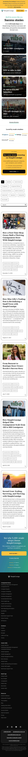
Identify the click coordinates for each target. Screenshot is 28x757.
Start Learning (17, 7)
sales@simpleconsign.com (19, 731)
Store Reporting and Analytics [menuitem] (7, 608)
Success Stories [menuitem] (4, 710)
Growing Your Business (6, 190)
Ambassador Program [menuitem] (6, 698)
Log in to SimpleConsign (14, 740)
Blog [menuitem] (2, 703)
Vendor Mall (4, 195)
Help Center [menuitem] (3, 717)
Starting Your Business (7, 455)
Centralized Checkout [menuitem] (6, 649)
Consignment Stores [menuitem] (6, 582)
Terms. (24, 744)
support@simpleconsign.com (14, 734)
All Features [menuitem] (3, 620)
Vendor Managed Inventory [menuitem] (7, 656)
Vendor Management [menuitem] (5, 654)
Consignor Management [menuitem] (6, 594)
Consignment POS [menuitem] (5, 586)
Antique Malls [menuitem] (4, 676)
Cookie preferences (14, 745)
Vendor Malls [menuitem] (4, 643)
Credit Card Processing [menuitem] (6, 603)
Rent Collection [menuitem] (4, 659)
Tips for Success (18, 181)
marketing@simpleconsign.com (12, 748)
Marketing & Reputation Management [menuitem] (9, 584)
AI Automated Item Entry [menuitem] (6, 598)
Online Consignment (6, 461)
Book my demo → (14, 553)
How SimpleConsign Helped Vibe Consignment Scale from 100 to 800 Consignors (14, 423)
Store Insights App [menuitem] (5, 601)
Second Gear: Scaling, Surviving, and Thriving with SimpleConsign (14, 493)
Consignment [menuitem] (4, 681)
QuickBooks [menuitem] (3, 611)
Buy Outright (4, 199)
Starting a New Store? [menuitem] (6, 705)
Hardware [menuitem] (3, 625)
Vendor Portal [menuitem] (4, 661)
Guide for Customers (19, 190)
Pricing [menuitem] (2, 715)
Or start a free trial (14, 558)
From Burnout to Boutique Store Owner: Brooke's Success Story (13, 365)
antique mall (21, 195)
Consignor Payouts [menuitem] (5, 589)
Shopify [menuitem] (2, 613)
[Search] (25, 204)
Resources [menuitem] (3, 693)
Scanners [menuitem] (3, 630)
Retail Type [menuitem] (3, 673)
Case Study (9, 181)
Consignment (4, 186)
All (2, 181)
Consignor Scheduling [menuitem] (6, 591)
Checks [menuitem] (2, 637)
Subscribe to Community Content (14, 737)
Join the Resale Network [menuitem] (6, 707)
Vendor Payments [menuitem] (5, 651)
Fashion (13, 461)
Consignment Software (15, 186)
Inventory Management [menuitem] (6, 596)
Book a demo (20, 10)
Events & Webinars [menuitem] (5, 695)
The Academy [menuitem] (4, 700)
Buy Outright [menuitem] (4, 678)
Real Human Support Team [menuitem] (7, 615)
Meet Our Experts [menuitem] (5, 712)
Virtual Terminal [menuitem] (4, 618)
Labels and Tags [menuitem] (4, 635)
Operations (13, 195)
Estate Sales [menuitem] (4, 683)
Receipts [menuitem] (3, 633)
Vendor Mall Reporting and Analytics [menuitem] (9, 663)
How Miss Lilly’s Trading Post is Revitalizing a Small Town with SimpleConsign (14, 303)
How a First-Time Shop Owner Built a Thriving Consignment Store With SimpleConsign (13, 236)
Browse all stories (14, 122)
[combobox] (14, 204)
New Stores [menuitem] (3, 685)
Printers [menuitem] (3, 628)
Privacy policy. (20, 744)
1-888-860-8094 (7, 731)
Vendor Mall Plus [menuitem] (5, 645)
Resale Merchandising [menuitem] (6, 606)
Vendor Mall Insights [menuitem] (5, 666)
